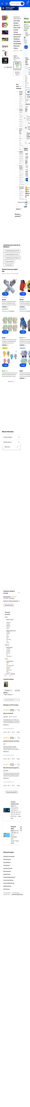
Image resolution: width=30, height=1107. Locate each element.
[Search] (22, 3)
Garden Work (6, 865)
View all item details (22, 202)
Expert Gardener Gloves (9, 877)
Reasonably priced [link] (11, 630)
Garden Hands (6, 874)
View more (10, 381)
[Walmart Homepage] (6, 3)
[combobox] (16, 3)
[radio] (17, 66)
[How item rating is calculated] (19, 601)
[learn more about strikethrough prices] (27, 24)
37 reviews (11, 598)
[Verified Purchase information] (15, 710)
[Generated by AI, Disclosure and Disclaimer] (10, 675)
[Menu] (2, 3)
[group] (21, 51)
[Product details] (19, 437)
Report (18, 732)
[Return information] (25, 44)
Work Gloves (6, 889)
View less (13, 673)
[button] (17, 86)
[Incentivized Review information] (13, 728)
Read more (6, 724)
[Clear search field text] (20, 3)
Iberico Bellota (7, 862)
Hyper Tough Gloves (8, 880)
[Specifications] (19, 442)
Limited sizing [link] (9, 661)
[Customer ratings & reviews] (19, 591)
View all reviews (9, 605)
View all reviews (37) (11, 792)
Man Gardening (7, 871)
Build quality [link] (9, 647)
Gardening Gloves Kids (8, 856)
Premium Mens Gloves (8, 883)
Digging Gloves (7, 859)
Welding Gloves (7, 886)
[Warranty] (17, 447)
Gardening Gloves (7, 868)
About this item (8, 432)
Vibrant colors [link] (9, 619)
